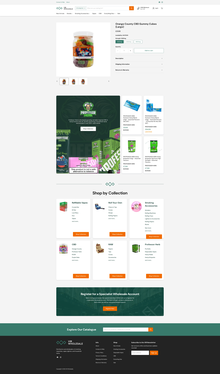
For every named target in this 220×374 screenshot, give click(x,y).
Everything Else (109, 13)
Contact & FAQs (60, 2)
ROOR (74, 254)
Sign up (154, 353)
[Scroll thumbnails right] (108, 81)
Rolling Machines (150, 213)
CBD (100, 13)
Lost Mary (75, 213)
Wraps (110, 213)
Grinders (147, 210)
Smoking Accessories (82, 13)
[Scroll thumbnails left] (57, 81)
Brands (69, 13)
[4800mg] (138, 44)
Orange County (77, 249)
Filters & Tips (112, 207)
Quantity (118, 46)
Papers (110, 249)
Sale (118, 13)
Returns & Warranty (101, 362)
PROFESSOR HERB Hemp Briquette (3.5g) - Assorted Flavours (131, 158)
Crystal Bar (75, 207)
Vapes (94, 13)
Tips (109, 252)
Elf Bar (74, 210)
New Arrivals (60, 13)
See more (148, 228)
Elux (73, 216)
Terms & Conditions (101, 356)
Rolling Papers (112, 216)
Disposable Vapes (150, 252)
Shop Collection (81, 234)
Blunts (147, 224)
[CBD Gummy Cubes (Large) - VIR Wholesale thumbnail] (64, 81)
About (68, 2)
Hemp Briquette (150, 257)
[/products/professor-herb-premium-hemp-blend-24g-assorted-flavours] (131, 105)
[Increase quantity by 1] (130, 50)
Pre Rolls (147, 249)
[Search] (131, 8)
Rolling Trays (149, 216)
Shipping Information (101, 359)
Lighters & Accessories (152, 219)
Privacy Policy (99, 352)
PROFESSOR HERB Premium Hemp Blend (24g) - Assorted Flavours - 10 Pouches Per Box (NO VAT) (153, 119)
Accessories (112, 257)
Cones (110, 210)
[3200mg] (129, 44)
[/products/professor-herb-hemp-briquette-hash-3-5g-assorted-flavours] (131, 146)
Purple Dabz (75, 257)
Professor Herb (129, 125)
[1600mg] (120, 44)
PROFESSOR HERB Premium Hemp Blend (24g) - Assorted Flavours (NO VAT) (131, 118)
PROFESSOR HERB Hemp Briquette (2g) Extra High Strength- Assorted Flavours (153, 159)
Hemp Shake (149, 254)
